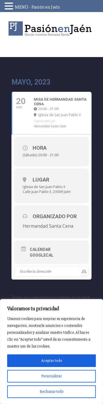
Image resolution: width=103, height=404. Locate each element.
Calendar (40, 249)
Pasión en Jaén (51, 28)
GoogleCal (42, 255)
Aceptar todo (51, 360)
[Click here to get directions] (84, 271)
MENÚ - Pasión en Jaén (37, 7)
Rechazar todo (52, 391)
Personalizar (51, 376)
